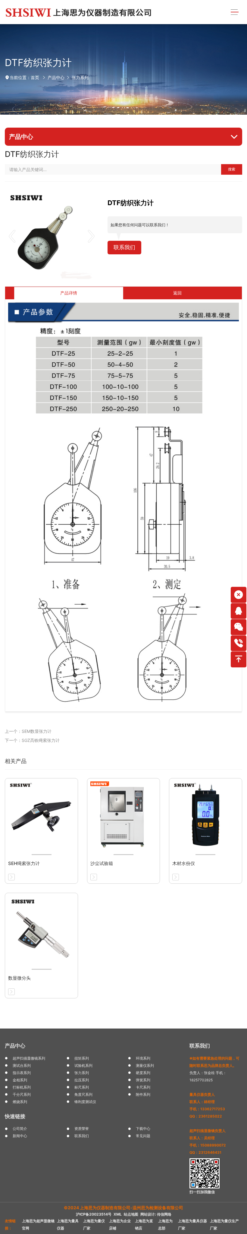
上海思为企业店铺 (120, 1224)
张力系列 (80, 77)
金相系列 (20, 1080)
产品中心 (56, 77)
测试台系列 (22, 1065)
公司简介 (20, 1128)
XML (118, 1214)
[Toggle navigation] (234, 12)
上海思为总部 (165, 1224)
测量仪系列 (145, 1065)
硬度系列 (143, 1072)
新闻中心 (20, 1136)
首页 (35, 77)
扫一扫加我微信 (202, 1192)
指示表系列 (22, 1072)
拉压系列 (81, 1080)
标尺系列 (81, 1087)
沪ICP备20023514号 (93, 1214)
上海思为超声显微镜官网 (38, 1224)
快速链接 (15, 1116)
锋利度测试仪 (85, 1101)
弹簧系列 (143, 1080)
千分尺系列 (22, 1094)
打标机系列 (22, 1087)
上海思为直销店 (144, 1224)
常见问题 (143, 1136)
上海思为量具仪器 (68, 1224)
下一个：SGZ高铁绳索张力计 (32, 740)
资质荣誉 (81, 1128)
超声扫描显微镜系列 (29, 1058)
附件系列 (143, 1094)
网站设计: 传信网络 (155, 1214)
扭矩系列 (81, 1058)
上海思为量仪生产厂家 (224, 1224)
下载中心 (143, 1128)
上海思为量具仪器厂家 (192, 1224)
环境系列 (143, 1058)
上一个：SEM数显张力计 (28, 731)
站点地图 (131, 1214)
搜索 (231, 169)
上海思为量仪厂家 (94, 1224)
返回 (177, 292)
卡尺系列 (143, 1087)
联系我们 (124, 247)
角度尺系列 (83, 1094)
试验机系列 (83, 1065)
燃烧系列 (20, 1101)
